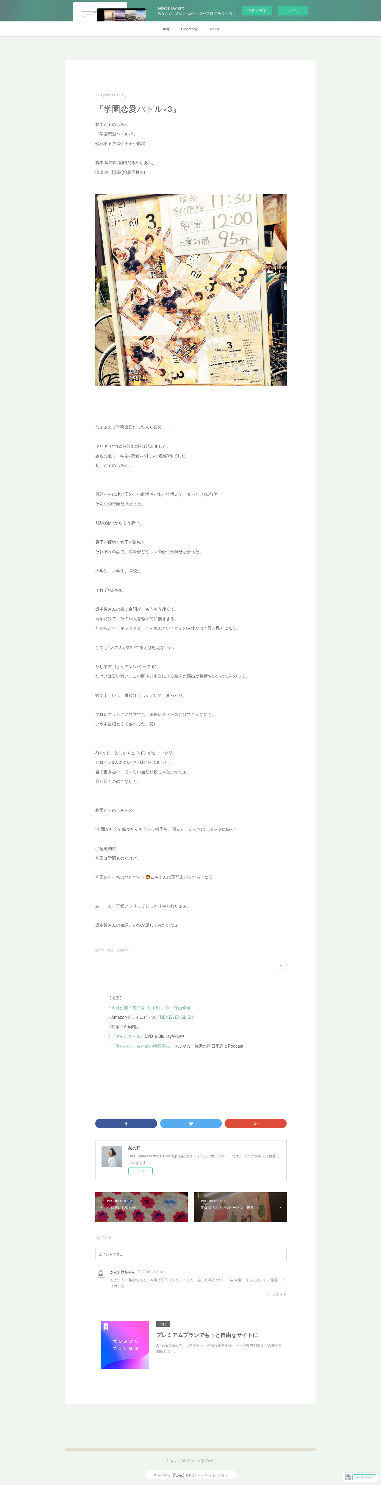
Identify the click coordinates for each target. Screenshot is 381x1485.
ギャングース (127, 1036)
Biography (189, 28)
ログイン (293, 10)
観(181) (100, 950)
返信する (279, 1294)
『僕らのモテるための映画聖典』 (142, 1046)
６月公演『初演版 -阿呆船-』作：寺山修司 (150, 1007)
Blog (165, 28)
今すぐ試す (257, 10)
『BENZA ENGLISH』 (176, 1017)
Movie (214, 28)
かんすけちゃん (122, 1271)
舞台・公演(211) (118, 950)
